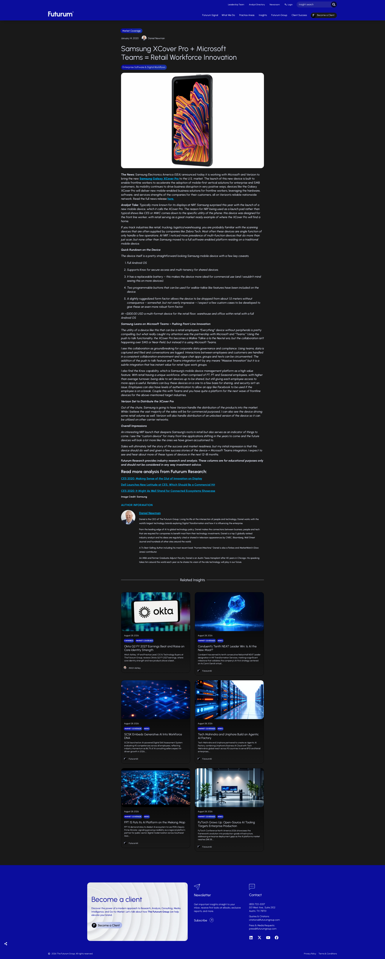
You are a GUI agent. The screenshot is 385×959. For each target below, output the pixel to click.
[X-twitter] (259, 937)
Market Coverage (131, 30)
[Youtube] (268, 937)
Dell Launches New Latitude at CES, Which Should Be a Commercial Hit (168, 484)
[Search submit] (334, 5)
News (220, 641)
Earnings (129, 641)
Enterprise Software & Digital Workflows (144, 67)
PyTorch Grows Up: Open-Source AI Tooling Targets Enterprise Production (226, 824)
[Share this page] (5, 943)
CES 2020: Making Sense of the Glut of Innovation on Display (161, 478)
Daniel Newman (156, 38)
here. (171, 198)
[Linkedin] (251, 937)
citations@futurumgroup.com (264, 919)
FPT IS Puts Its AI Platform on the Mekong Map (154, 822)
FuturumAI (207, 671)
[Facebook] (277, 937)
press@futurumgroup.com (262, 928)
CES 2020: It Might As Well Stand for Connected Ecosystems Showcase (168, 491)
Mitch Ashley (135, 668)
